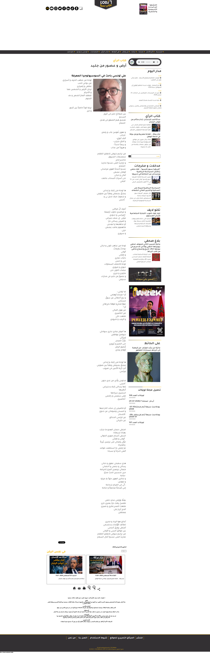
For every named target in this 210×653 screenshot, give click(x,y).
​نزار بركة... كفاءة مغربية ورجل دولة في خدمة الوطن (109, 578)
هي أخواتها (116, 52)
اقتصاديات (94, 52)
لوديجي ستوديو (82, 52)
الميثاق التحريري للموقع (121, 638)
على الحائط (152, 343)
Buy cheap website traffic (6, 652)
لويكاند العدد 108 (136, 396)
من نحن (71, 638)
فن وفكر (125, 52)
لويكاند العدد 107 (136, 423)
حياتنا (134, 52)
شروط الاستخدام (98, 638)
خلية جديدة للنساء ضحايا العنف (149, 100)
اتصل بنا (82, 638)
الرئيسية (159, 52)
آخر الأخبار (149, 52)
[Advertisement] (105, 31)
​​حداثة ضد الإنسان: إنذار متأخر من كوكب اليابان (71, 578)
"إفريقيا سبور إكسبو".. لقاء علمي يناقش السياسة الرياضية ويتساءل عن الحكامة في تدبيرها (145, 171)
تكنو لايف (70, 52)
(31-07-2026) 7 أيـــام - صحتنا (141, 401)
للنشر (139, 638)
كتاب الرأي (105, 52)
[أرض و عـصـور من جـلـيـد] (109, 79)
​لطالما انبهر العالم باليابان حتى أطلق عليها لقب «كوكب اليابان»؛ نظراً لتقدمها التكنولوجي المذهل (140, 127)
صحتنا (141, 52)
